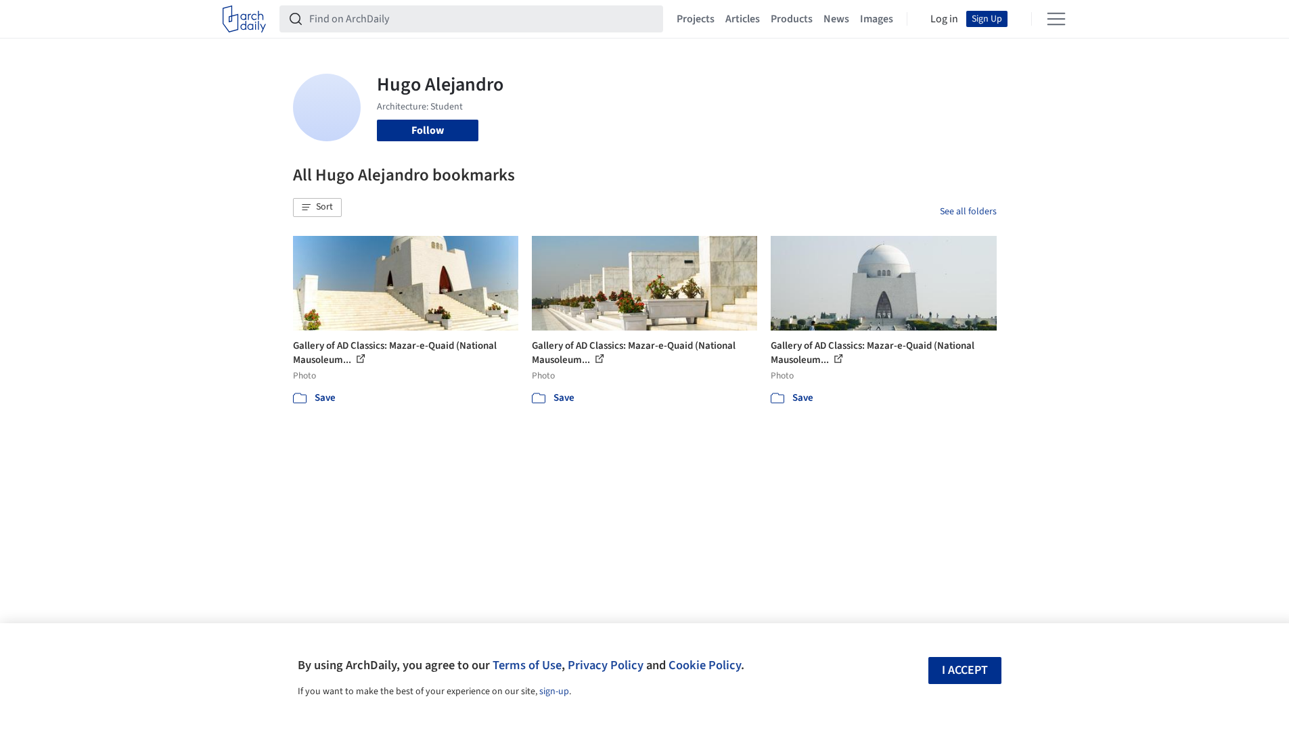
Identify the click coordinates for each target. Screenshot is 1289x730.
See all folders (968, 211)
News (836, 18)
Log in (944, 18)
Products (792, 18)
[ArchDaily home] (244, 18)
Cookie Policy (705, 665)
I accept (965, 670)
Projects (696, 18)
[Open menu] (1056, 19)
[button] (317, 207)
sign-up (554, 691)
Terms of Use (527, 665)
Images (876, 18)
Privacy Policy (605, 665)
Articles (742, 18)
